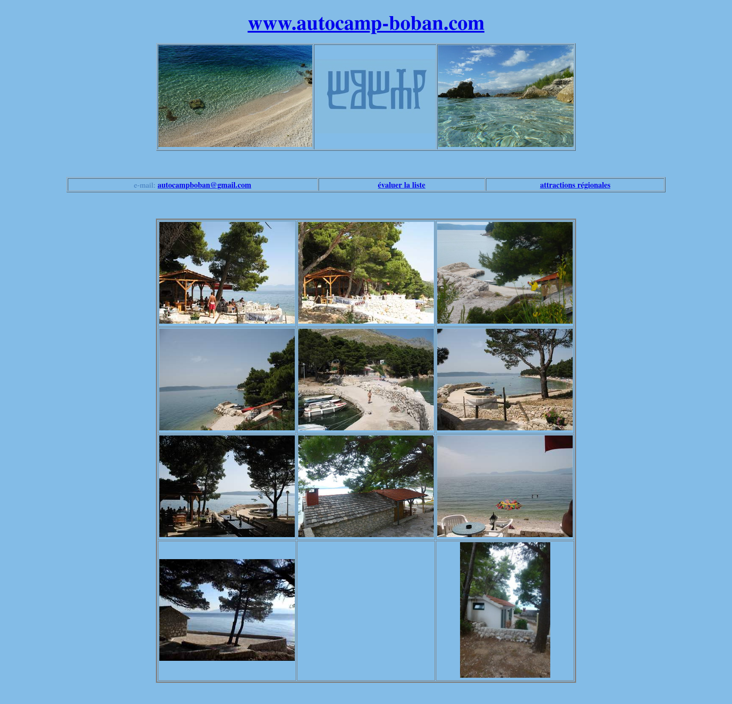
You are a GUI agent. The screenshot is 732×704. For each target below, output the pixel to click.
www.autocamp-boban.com (366, 21)
